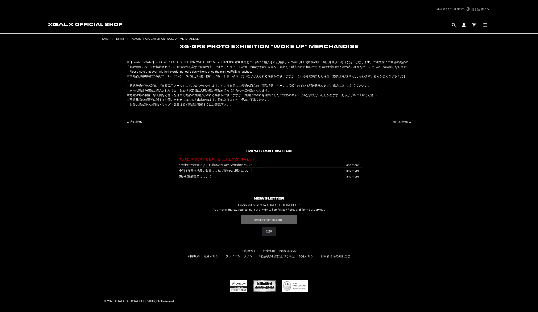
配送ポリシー (307, 256)
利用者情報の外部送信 (335, 256)
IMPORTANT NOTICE (269, 151)
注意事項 (269, 251)
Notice (120, 38)
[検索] (454, 25)
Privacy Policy (286, 209)
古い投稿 (136, 122)
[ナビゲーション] (485, 25)
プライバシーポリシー (240, 256)
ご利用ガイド (250, 251)
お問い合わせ (288, 251)
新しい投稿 (400, 122)
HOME (105, 38)
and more (352, 165)
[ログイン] (464, 25)
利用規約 (194, 256)
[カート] (474, 25)
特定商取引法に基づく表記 (277, 256)
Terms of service (312, 209)
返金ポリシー (213, 256)
